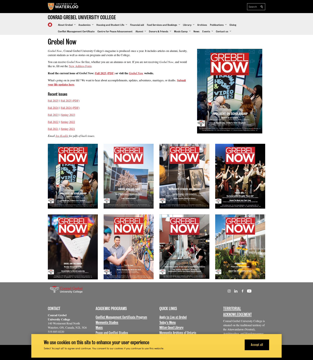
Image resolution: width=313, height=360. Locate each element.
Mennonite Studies (107, 322)
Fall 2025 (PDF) (104, 73)
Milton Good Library (171, 327)
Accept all (257, 345)
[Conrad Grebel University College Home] (50, 25)
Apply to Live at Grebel (173, 317)
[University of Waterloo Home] (63, 6)
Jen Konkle (61, 136)
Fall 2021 (53, 129)
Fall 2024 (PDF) (70, 107)
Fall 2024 (53, 107)
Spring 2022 (68, 122)
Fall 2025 (53, 100)
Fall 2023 (53, 115)
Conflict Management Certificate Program (121, 317)
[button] (67, 25)
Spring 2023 (68, 115)
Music (99, 327)
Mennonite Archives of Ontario (177, 333)
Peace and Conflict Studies (112, 333)
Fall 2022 (53, 122)
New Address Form (80, 66)
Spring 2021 (68, 129)
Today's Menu (167, 322)
